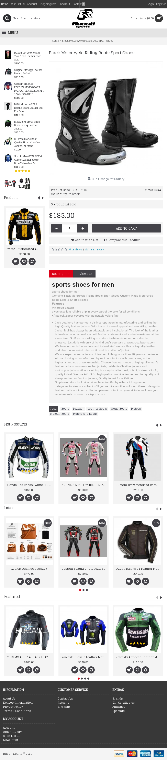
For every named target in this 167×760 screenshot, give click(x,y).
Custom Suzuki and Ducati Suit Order (84, 568)
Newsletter (10, 740)
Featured (12, 596)
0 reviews (75, 249)
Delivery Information (18, 703)
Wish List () (11, 736)
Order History (12, 732)
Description (61, 273)
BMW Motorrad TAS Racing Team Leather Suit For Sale (28, 108)
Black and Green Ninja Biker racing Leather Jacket (27, 125)
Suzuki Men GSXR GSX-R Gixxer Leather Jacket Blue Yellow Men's (28, 160)
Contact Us (65, 699)
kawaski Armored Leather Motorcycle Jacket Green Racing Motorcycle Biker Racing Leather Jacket (138, 657)
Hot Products (15, 424)
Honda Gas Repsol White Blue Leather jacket (30, 484)
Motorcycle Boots (85, 414)
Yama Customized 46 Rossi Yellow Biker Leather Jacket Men (25, 248)
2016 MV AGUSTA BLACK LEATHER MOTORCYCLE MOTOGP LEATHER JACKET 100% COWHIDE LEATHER (30, 657)
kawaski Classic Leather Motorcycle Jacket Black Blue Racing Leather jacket (84, 657)
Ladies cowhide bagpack (29, 568)
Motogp (136, 409)
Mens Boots (119, 409)
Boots (65, 409)
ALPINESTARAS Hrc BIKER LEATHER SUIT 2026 (84, 484)
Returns (63, 703)
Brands (117, 699)
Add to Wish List (86, 239)
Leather (78, 409)
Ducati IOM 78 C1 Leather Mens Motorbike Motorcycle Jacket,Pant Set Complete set (138, 568)
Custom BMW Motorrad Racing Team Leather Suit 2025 (138, 484)
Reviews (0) (84, 273)
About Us (9, 699)
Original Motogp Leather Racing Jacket (28, 72)
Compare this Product (124, 239)
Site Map (64, 707)
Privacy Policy (13, 707)
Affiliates (118, 707)
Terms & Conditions (17, 711)
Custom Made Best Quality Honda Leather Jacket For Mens (27, 142)
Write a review (94, 249)
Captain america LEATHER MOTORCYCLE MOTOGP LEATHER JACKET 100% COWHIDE (29, 89)
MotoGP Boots (59, 414)
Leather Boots (97, 409)
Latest (9, 508)
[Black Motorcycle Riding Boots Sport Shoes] (106, 118)
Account (9, 728)
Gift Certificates (123, 703)
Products (11, 198)
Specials (118, 711)
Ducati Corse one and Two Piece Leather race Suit (27, 56)
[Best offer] (10, 183)
